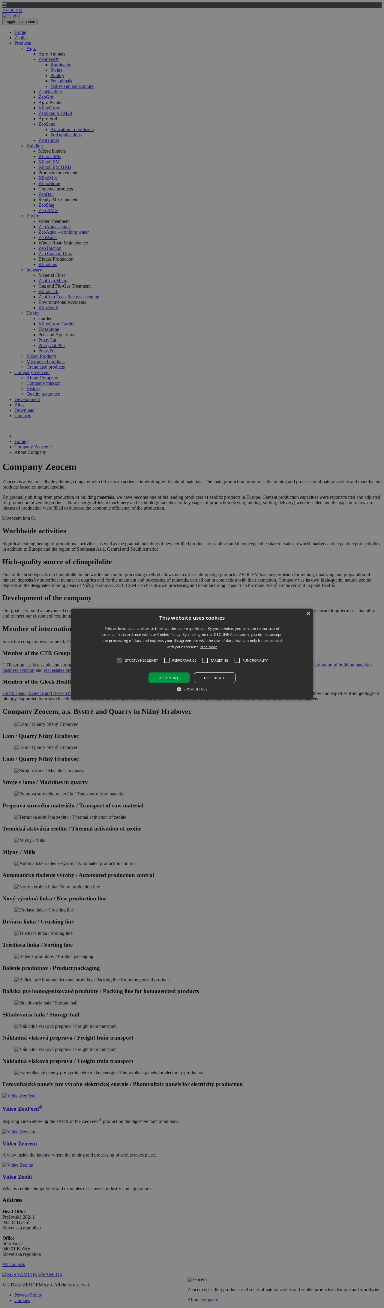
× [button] (308, 614)
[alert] (192, 654)
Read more (209, 647)
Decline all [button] (214, 677)
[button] (192, 654)
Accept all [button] (169, 677)
